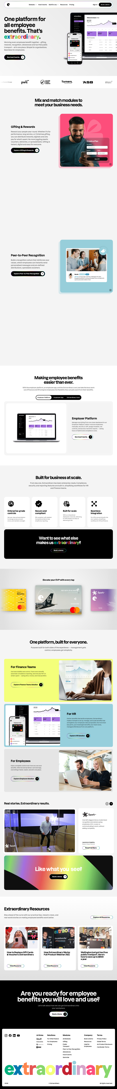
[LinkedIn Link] (14, 1035)
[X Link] (6, 1035)
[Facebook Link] (10, 1035)
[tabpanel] (58, 428)
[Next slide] (111, 803)
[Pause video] (110, 164)
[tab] (44, 397)
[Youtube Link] (18, 1035)
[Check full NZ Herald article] (39, 1044)
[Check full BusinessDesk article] (39, 1042)
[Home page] (8, 4)
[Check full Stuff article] (39, 1039)
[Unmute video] (69, 849)
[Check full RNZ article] (39, 1047)
